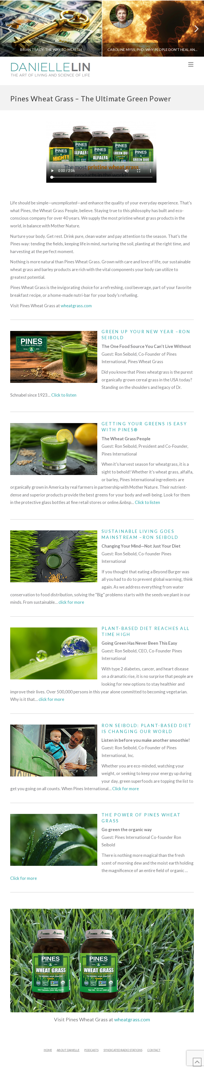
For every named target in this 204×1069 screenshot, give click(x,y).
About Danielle (68, 1050)
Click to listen (63, 395)
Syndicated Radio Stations (122, 1050)
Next (193, 28)
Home (48, 1050)
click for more (71, 602)
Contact (153, 1050)
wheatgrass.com (76, 305)
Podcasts (91, 1050)
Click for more (125, 788)
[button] (191, 64)
